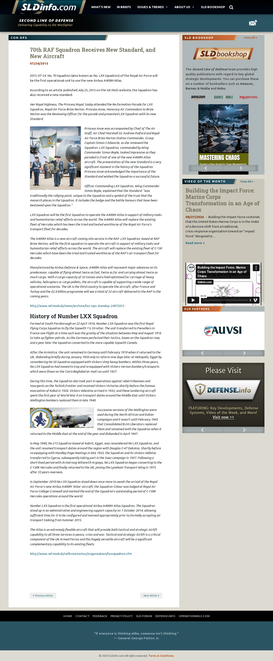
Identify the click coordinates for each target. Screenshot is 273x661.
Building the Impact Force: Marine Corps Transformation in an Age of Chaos (223, 200)
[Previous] (206, 168)
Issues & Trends (150, 7)
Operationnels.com (194, 616)
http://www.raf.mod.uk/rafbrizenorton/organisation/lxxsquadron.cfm (81, 553)
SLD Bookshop (213, 7)
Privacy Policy (121, 616)
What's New (100, 7)
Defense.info (165, 616)
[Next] (240, 168)
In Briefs (124, 7)
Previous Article (44, 595)
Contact (82, 616)
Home (67, 616)
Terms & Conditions (161, 655)
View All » (250, 37)
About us (182, 7)
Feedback (100, 616)
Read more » (195, 243)
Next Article (150, 595)
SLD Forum (144, 616)
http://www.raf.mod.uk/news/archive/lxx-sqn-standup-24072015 (77, 306)
